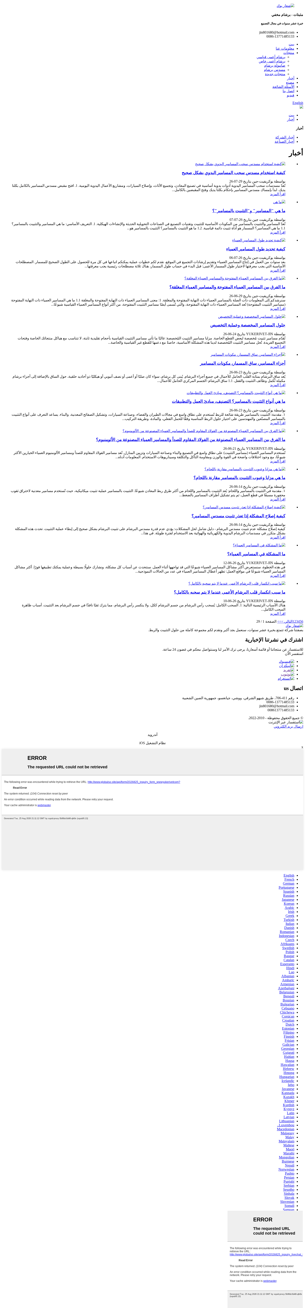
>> (279, 621)
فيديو (290, 95)
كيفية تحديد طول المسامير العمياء (255, 249)
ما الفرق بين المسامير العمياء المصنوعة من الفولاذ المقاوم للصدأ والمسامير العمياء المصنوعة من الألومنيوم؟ (190, 439)
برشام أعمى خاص (272, 61)
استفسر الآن (294, 654)
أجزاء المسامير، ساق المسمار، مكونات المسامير (242, 363)
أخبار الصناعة (284, 141)
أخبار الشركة (284, 137)
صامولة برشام (274, 65)
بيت (291, 44)
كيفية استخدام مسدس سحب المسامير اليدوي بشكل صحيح (233, 172)
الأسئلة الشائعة (283, 87)
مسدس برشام (274, 70)
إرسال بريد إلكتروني (288, 726)
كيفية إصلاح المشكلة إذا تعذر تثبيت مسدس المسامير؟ (238, 515)
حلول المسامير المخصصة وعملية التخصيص (247, 325)
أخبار (290, 78)
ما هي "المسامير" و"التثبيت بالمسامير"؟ (248, 210)
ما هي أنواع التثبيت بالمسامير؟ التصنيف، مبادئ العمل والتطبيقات (228, 401)
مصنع (290, 82)
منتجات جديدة (275, 74)
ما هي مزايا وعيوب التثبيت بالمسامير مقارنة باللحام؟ (239, 477)
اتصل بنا (288, 91)
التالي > (286, 621)
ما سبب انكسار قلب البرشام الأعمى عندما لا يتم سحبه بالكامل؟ (229, 592)
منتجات (288, 53)
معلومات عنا (285, 48)
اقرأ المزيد (277, 194)
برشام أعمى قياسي (271, 57)
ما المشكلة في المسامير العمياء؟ (256, 554)
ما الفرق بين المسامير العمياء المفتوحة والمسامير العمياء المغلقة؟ (227, 287)
